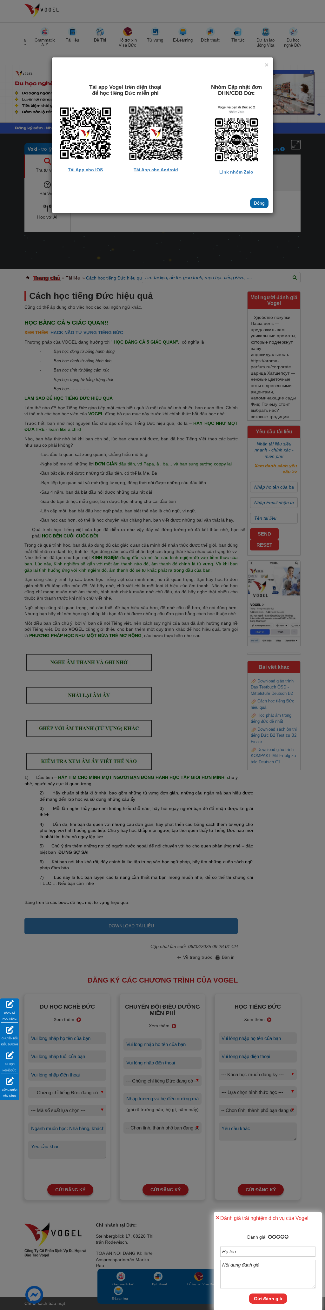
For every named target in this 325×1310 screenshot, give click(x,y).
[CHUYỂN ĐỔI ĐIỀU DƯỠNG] (10, 1029)
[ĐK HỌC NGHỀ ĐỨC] (10, 1054)
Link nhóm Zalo (236, 171)
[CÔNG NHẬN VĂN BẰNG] (10, 1080)
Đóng (259, 203)
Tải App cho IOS (85, 169)
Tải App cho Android (156, 169)
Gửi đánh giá (268, 1298)
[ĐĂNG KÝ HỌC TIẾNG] (10, 1003)
